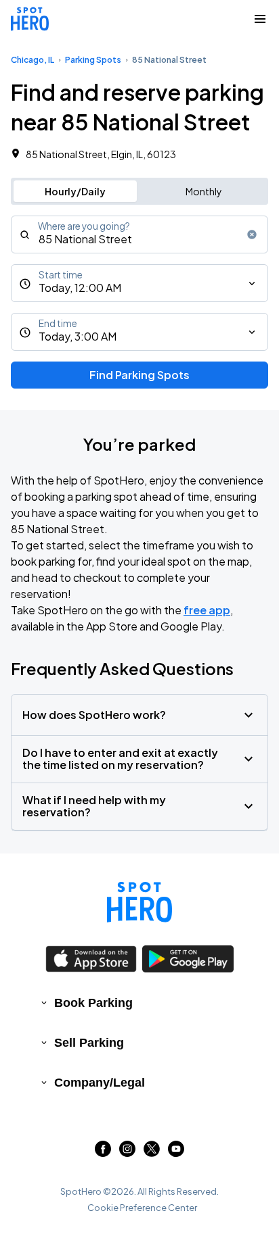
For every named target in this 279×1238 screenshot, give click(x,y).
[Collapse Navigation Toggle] (260, 19)
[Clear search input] (251, 234)
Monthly (204, 191)
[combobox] (139, 234)
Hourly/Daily (75, 191)
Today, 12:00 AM (80, 287)
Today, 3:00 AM (77, 336)
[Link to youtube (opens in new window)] (176, 1152)
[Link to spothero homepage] (139, 902)
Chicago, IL (32, 60)
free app (207, 610)
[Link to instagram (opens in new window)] (127, 1152)
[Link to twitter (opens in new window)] (152, 1152)
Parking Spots (93, 60)
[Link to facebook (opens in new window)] (103, 1152)
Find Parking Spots (139, 375)
